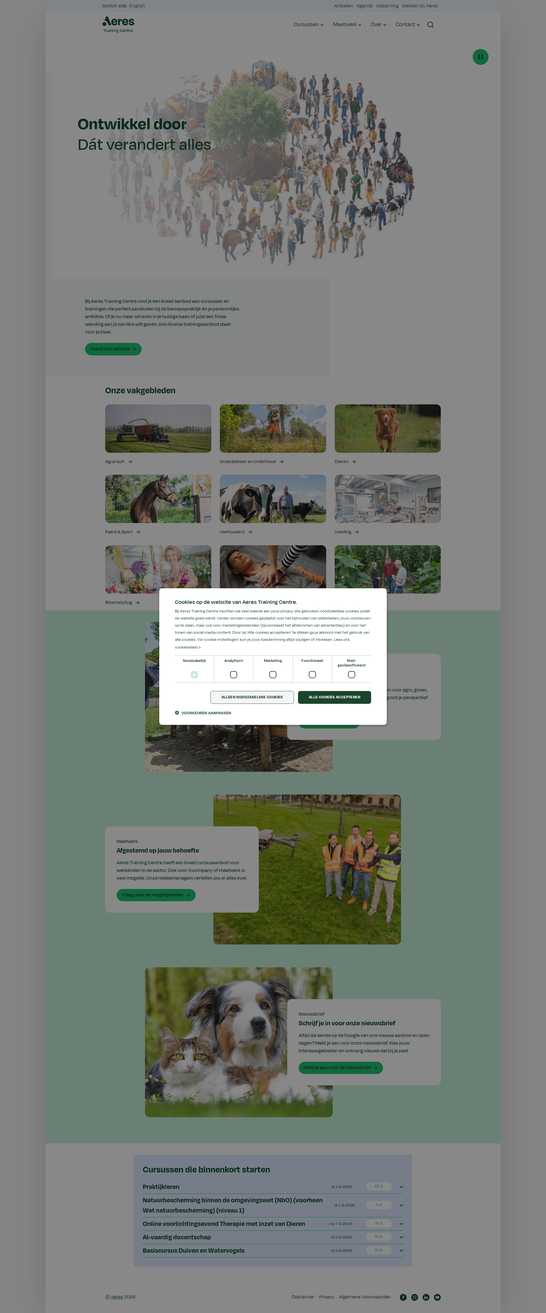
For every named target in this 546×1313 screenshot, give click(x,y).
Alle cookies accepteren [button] (334, 697)
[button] (203, 712)
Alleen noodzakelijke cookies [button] (252, 697)
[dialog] (273, 656)
